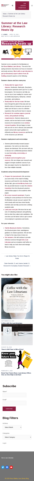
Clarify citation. (13, 228)
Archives (5, 423)
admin (5, 34)
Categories (6, 433)
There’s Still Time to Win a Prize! (12, 349)
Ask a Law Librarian (7, 458)
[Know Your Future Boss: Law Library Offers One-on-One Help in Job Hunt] (17, 359)
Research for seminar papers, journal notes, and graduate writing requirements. (17, 116)
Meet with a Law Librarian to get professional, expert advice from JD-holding (17, 73)
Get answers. (9, 237)
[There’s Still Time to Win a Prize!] (17, 334)
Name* (5, 391)
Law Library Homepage (22, 5)
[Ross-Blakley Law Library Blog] (5, 5)
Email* (5, 399)
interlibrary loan (22, 183)
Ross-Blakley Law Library (12, 66)
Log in (4, 443)
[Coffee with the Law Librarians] (17, 298)
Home (5, 13)
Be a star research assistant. (15, 195)
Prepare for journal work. (13, 176)
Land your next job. (11, 209)
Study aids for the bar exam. (14, 101)
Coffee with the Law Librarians (11, 323)
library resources (19, 132)
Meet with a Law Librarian (10, 36)
